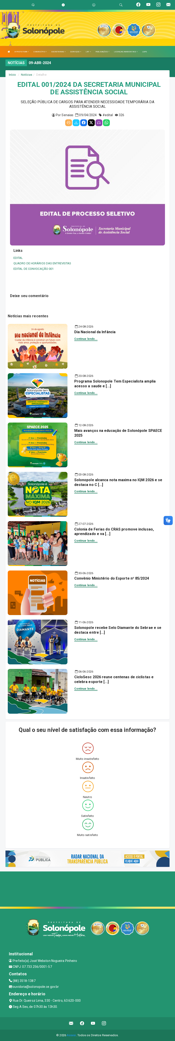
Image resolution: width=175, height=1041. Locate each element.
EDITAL (18, 258)
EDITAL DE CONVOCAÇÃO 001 (33, 268)
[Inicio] (8, 52)
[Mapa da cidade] (87, 888)
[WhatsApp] (106, 122)
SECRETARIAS (57, 52)
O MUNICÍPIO (39, 52)
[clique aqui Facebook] (82, 1023)
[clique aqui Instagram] (104, 1023)
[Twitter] (91, 122)
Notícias (26, 74)
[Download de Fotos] (76, 122)
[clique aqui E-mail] (71, 1023)
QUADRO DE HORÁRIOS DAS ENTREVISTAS (42, 263)
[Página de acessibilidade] (93, 5)
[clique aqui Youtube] (93, 1023)
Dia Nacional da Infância (95, 332)
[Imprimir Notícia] (68, 122)
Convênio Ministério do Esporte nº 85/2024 (111, 578)
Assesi (71, 1035)
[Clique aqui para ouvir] (98, 122)
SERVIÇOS (75, 52)
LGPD (144, 52)
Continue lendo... (86, 338)
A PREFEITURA (21, 52)
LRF (88, 52)
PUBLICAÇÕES (101, 52)
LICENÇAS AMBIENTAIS (125, 52)
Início (12, 74)
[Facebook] (83, 122)
